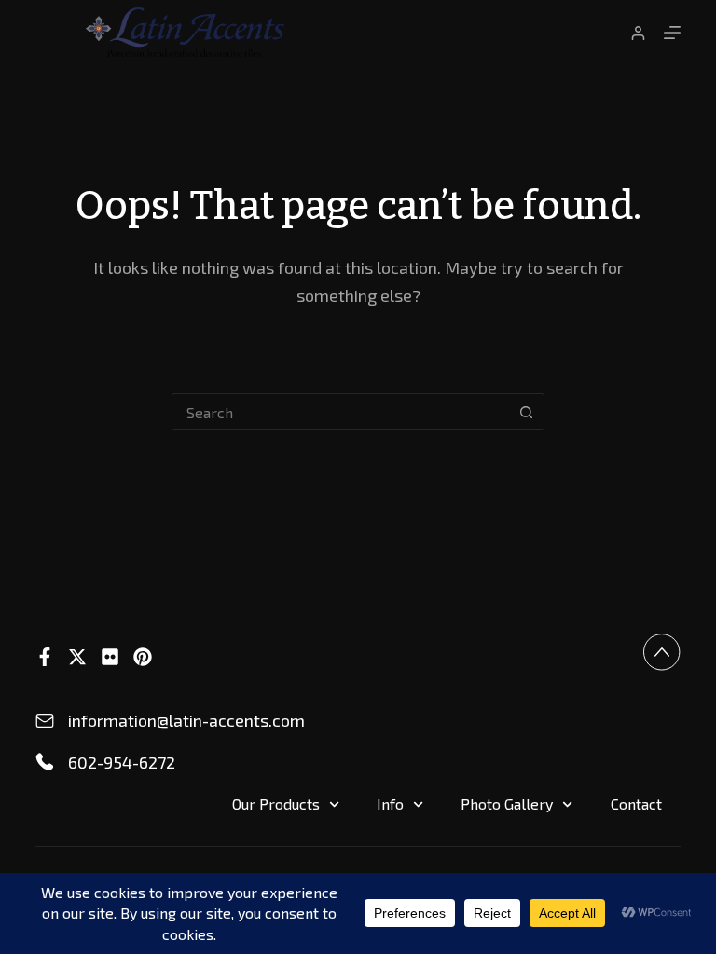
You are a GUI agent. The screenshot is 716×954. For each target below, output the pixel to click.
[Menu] (672, 32)
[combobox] (340, 411)
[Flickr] (110, 656)
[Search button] (526, 411)
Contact (636, 803)
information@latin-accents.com (186, 720)
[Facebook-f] (44, 656)
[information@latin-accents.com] (44, 721)
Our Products (276, 803)
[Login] (638, 33)
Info (390, 803)
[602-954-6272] (44, 762)
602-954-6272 (121, 762)
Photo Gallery (507, 803)
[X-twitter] (77, 656)
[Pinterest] (142, 656)
